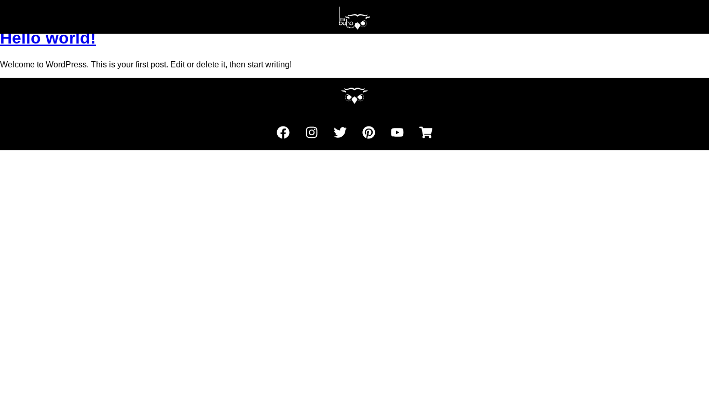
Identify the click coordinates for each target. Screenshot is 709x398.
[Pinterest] (369, 132)
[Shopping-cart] (426, 132)
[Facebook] (283, 132)
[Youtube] (398, 132)
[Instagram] (312, 132)
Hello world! (48, 38)
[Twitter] (340, 132)
